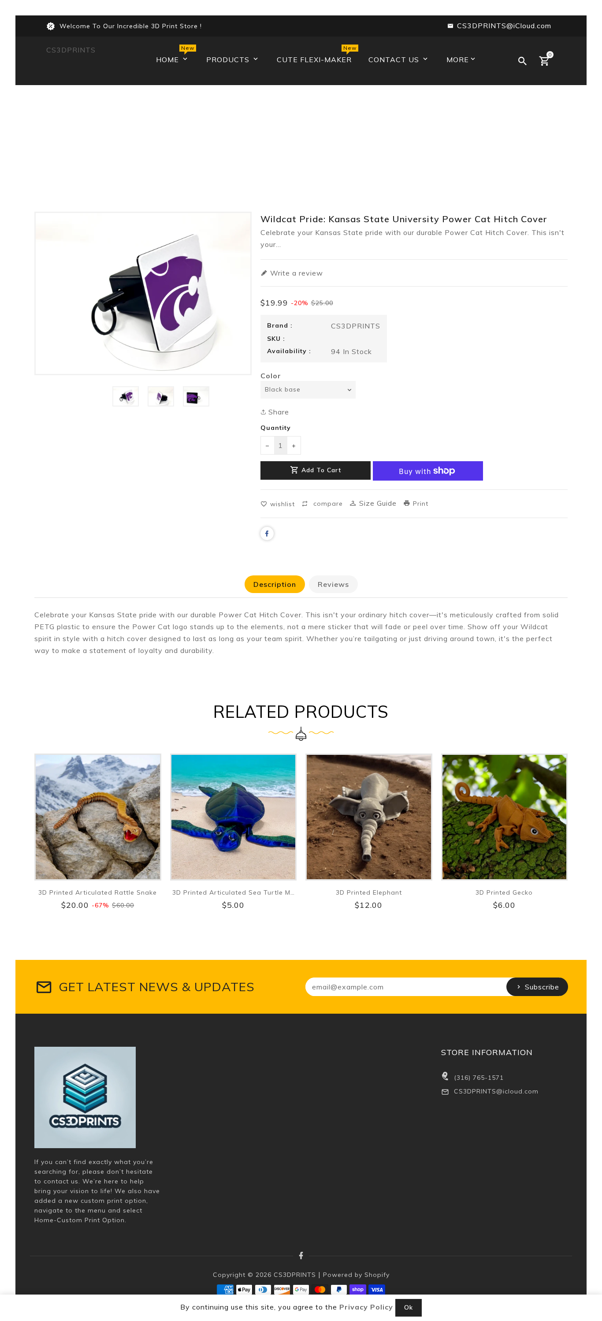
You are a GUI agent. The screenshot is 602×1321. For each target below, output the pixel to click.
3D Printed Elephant (369, 892)
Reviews (333, 584)
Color (270, 375)
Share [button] (277, 411)
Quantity (275, 428)
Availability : (289, 351)
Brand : (280, 325)
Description (274, 584)
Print (419, 504)
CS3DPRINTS (71, 49)
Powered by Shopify (356, 1275)
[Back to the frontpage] (301, 151)
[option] (125, 396)
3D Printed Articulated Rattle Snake (97, 892)
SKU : (276, 339)
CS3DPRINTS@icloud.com (496, 1091)
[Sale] (98, 817)
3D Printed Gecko (504, 892)
